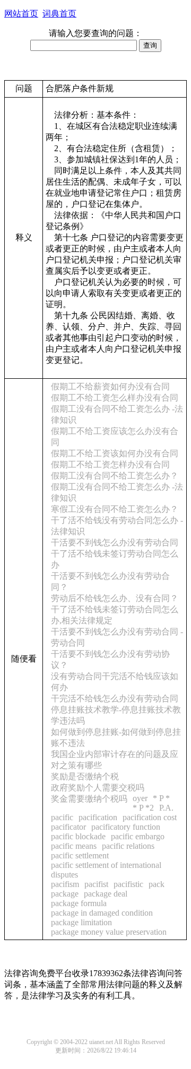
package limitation (81, 922)
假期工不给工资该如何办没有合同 (114, 453)
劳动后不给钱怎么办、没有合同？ (114, 598)
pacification (98, 817)
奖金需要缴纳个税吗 (89, 798)
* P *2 (143, 807)
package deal (105, 893)
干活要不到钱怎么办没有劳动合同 (114, 542)
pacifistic (128, 884)
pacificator (68, 826)
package (65, 893)
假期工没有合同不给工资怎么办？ (114, 475)
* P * (161, 798)
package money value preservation (109, 931)
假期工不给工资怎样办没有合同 (110, 464)
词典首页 (59, 13)
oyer (140, 798)
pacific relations (128, 845)
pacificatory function (125, 826)
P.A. (166, 807)
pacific (62, 817)
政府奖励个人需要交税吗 (97, 787)
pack (156, 884)
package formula (79, 903)
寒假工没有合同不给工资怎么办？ (114, 509)
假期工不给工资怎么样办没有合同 (114, 397)
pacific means (74, 845)
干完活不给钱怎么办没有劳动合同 (114, 698)
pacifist (96, 884)
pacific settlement (80, 855)
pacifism (65, 884)
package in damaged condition (102, 912)
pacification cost (150, 817)
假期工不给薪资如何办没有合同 (110, 386)
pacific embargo (137, 836)
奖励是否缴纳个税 (85, 776)
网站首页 (21, 13)
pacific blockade (78, 836)
